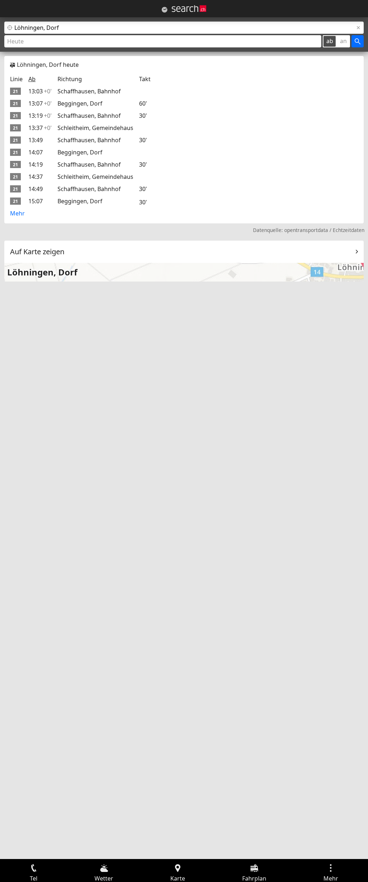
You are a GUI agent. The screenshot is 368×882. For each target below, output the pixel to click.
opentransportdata (306, 230)
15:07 (35, 201)
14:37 (35, 177)
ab (329, 41)
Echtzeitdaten (348, 230)
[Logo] (189, 8)
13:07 (40, 103)
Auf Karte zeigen (37, 251)
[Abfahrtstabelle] (164, 9)
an (343, 41)
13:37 (40, 128)
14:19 (35, 164)
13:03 (40, 91)
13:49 (35, 140)
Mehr (17, 213)
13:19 (40, 116)
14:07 (35, 152)
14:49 (35, 189)
